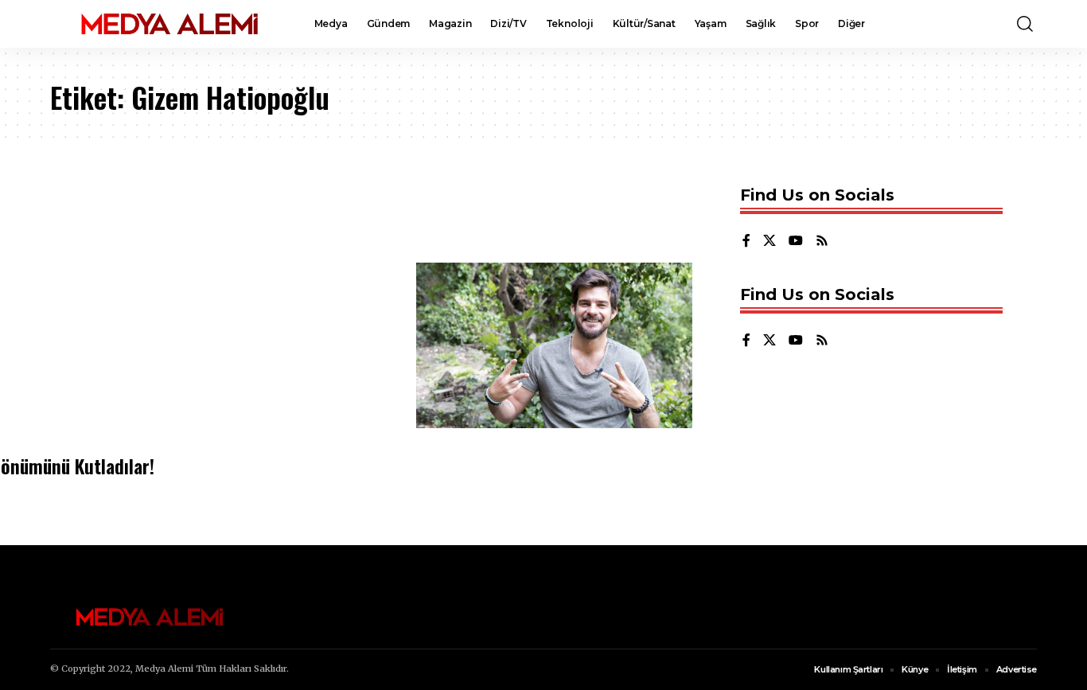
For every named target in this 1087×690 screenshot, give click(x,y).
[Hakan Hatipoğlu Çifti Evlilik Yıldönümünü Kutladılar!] (554, 345)
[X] (769, 241)
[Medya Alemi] (169, 24)
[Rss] (822, 241)
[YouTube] (795, 241)
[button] (1025, 23)
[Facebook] (746, 241)
